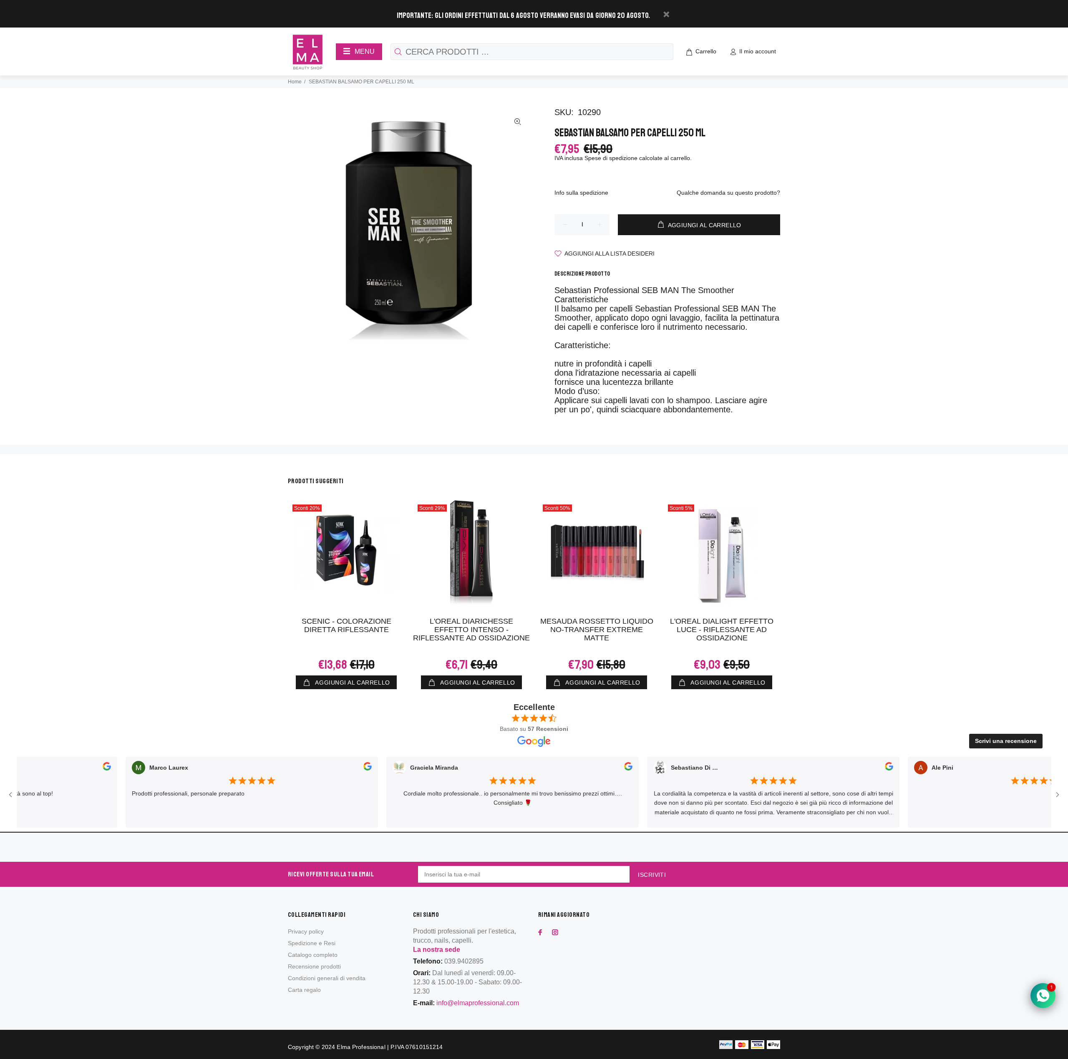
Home (295, 82)
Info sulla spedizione (581, 192)
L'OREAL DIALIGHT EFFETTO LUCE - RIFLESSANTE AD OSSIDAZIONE (721, 629)
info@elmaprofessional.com (477, 1002)
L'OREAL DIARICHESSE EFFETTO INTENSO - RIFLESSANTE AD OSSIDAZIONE (471, 629)
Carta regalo (304, 989)
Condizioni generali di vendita (326, 978)
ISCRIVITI (652, 874)
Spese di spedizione (610, 158)
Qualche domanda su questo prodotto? (728, 192)
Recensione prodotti (314, 966)
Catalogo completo (313, 954)
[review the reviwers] (80, 768)
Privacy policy (306, 931)
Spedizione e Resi (311, 943)
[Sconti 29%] (471, 552)
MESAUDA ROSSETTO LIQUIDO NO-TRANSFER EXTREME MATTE (596, 629)
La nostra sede (436, 949)
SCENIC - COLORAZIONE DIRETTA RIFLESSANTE (346, 625)
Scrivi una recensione (1006, 741)
